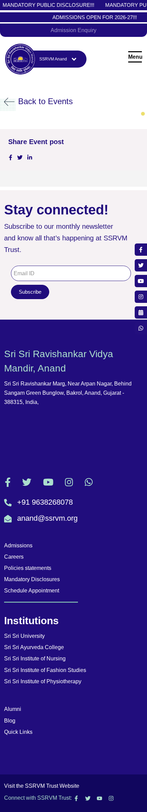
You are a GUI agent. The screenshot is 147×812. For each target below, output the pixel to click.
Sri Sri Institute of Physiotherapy (42, 681)
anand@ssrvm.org (47, 518)
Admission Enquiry (73, 30)
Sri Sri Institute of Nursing (35, 658)
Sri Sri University (24, 636)
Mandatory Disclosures (32, 579)
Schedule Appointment (31, 590)
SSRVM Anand (53, 58)
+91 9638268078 (45, 502)
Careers (14, 557)
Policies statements (27, 568)
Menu (135, 57)
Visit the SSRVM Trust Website (41, 786)
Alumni (12, 709)
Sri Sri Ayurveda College (34, 647)
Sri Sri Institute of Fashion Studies (45, 670)
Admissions (18, 545)
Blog (9, 721)
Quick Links (18, 732)
